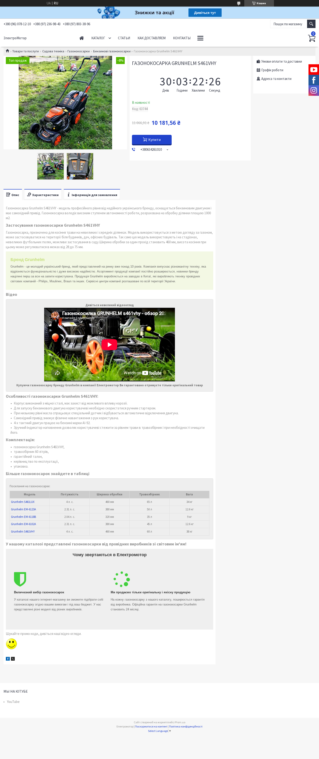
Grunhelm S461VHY (23, 531)
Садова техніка (53, 51)
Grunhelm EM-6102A (23, 524)
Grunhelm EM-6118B (23, 517)
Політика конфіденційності (185, 726)
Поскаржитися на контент (151, 726)
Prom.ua (180, 722)
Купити (154, 139)
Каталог (98, 38)
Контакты (182, 38)
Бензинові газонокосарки (112, 51)
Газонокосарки (78, 51)
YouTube (13, 701)
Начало (81, 38)
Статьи (124, 38)
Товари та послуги (25, 51)
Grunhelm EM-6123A (23, 509)
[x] (13, 659)
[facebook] (8, 659)
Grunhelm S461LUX (23, 502)
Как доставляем (152, 38)
